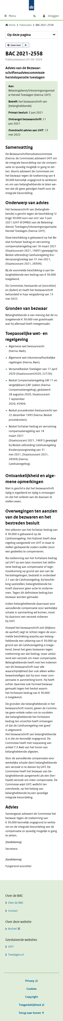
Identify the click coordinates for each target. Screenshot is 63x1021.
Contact (13, 910)
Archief (12, 929)
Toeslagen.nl (16, 954)
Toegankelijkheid (30, 1005)
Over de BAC (15, 902)
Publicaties (25, 25)
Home (12, 25)
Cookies (31, 989)
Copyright (31, 997)
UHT (11, 946)
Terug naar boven (30, 1013)
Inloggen (53, 16)
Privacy (29, 981)
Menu (12, 16)
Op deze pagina (19, 35)
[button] (17, 45)
